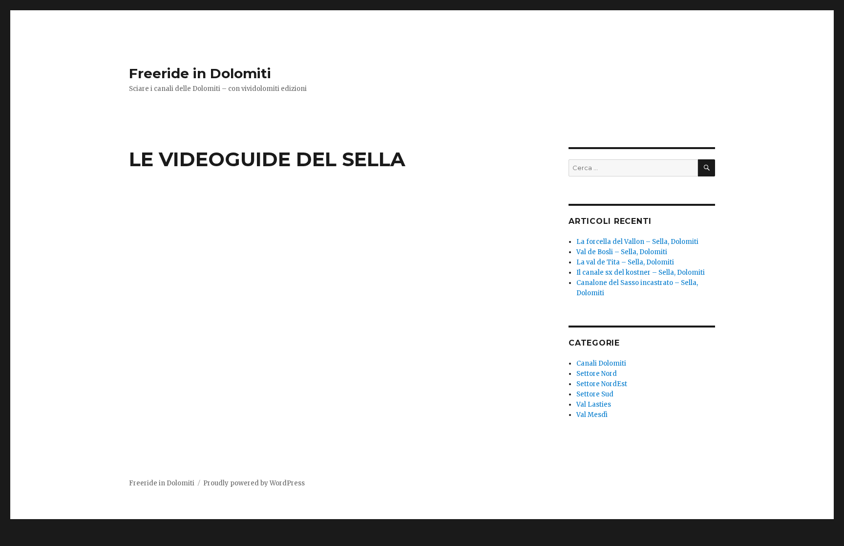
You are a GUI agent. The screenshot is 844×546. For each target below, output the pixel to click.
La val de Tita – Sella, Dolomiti (625, 262)
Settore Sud (594, 394)
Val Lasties (593, 404)
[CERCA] (706, 167)
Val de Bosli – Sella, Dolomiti (621, 252)
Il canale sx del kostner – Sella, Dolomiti (640, 272)
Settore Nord (596, 374)
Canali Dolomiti (601, 363)
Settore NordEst (601, 384)
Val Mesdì (592, 415)
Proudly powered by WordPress (254, 483)
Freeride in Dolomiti (200, 73)
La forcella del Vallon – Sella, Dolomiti (637, 242)
